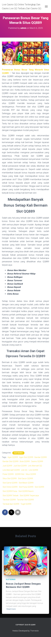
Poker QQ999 (8, 474)
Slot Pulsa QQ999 (26, 487)
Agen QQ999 (13, 457)
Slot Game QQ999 (10, 483)
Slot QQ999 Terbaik (10, 495)
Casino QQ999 (37, 461)
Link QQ (24, 470)
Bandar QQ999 (41, 457)
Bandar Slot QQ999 (10, 461)
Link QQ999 (33, 470)
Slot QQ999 (39, 487)
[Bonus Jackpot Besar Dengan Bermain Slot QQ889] (25, 560)
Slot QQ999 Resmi (25, 491)
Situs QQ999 (31, 474)
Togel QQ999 (26, 504)
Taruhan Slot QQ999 (25, 500)
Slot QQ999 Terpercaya (29, 495)
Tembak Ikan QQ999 (11, 504)
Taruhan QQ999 (9, 500)
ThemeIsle (34, 631)
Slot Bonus (18, 453)
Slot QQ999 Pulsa (10, 491)
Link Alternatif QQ (35, 466)
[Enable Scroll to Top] (45, 632)
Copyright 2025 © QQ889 (25, 625)
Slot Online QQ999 (10, 487)
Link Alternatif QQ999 (11, 470)
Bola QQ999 (25, 461)
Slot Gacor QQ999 (25, 478)
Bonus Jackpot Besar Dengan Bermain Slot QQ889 (23, 585)
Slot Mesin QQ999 (26, 483)
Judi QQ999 (7, 466)
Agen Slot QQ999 (26, 457)
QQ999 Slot (19, 474)
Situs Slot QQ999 (10, 478)
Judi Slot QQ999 (20, 466)
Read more (11, 609)
